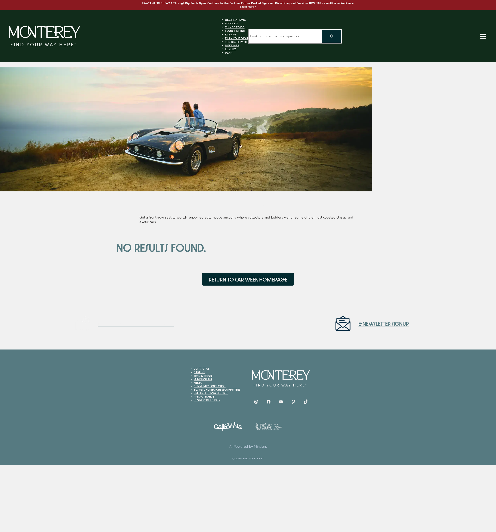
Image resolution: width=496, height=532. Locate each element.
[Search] (331, 36)
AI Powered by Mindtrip (248, 446)
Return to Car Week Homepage (248, 279)
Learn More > (248, 7)
